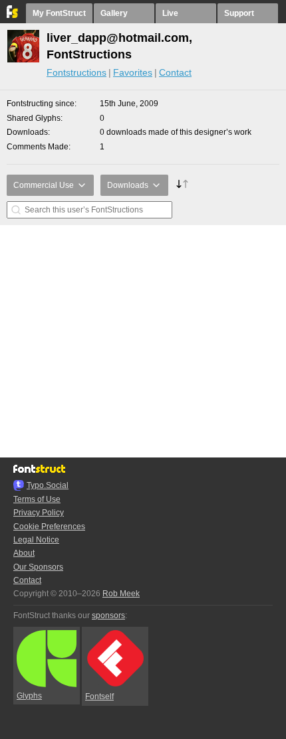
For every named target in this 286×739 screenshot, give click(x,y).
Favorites (132, 72)
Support (239, 13)
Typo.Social (48, 485)
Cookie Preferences (49, 526)
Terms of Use (37, 499)
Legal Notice (36, 539)
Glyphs (29, 695)
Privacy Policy (38, 512)
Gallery (114, 13)
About (24, 553)
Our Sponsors (38, 567)
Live (170, 13)
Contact (175, 72)
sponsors (108, 615)
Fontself (99, 696)
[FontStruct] (13, 15)
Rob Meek (121, 593)
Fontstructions (76, 72)
